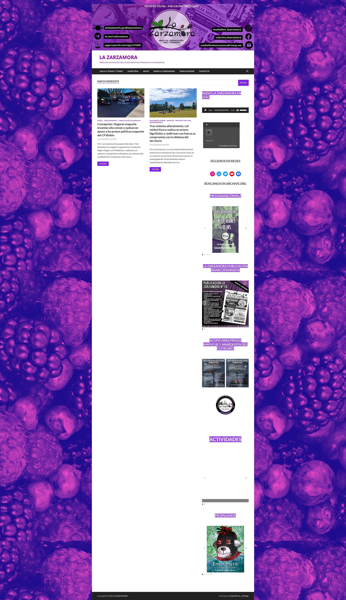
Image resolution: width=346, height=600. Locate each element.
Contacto (204, 71)
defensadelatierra (157, 121)
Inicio (146, 71)
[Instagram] (212, 173)
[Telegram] (219, 173)
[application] (225, 110)
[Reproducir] (205, 110)
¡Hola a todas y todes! (111, 71)
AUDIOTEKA (133, 71)
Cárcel (100, 121)
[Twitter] (225, 173)
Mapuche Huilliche (183, 121)
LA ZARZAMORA (118, 57)
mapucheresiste (111, 121)
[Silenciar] (237, 110)
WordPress (235, 596)
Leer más (102, 163)
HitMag (245, 596)
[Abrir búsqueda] (247, 71)
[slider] (243, 109)
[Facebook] (238, 173)
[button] (246, 228)
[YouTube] (231, 173)
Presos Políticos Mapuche (130, 121)
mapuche (170, 121)
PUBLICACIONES (186, 71)
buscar (243, 83)
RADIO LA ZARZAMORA (164, 71)
